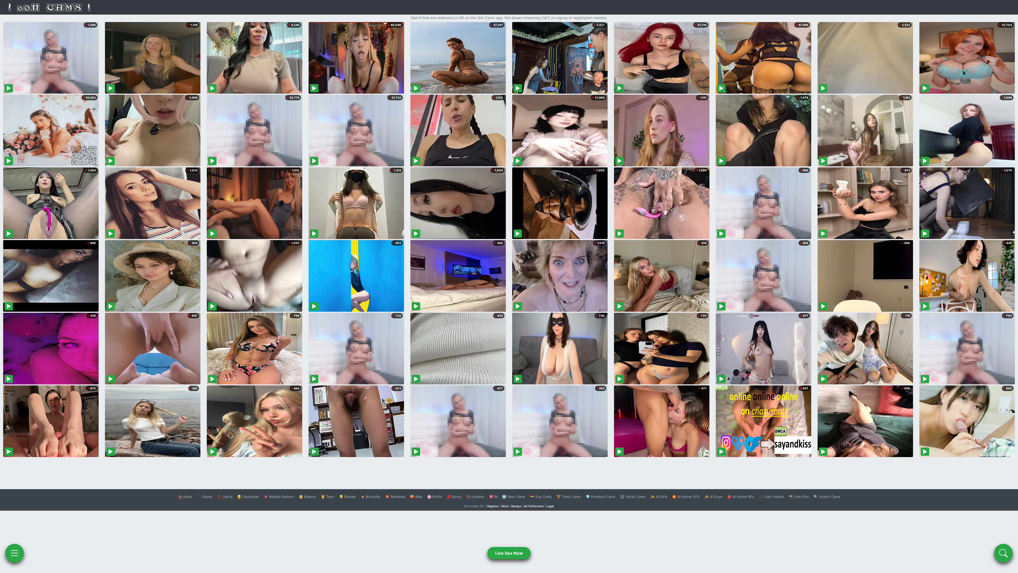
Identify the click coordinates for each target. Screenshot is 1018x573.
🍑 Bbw (416, 496)
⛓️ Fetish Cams (633, 496)
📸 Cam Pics (799, 496)
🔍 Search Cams (827, 496)
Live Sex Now (509, 553)
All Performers (534, 506)
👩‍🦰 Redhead (395, 496)
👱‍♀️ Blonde (347, 496)
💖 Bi (493, 496)
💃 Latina (224, 496)
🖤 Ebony (204, 496)
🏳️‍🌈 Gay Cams (541, 496)
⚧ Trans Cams (568, 496)
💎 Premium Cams (600, 496)
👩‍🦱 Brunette (370, 496)
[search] (1003, 553)
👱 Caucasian (248, 496)
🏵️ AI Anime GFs (686, 496)
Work (504, 506)
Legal (550, 506)
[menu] (14, 553)
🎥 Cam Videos (771, 496)
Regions (493, 506)
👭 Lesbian (475, 496)
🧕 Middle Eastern (279, 496)
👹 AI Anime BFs (740, 496)
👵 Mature (307, 496)
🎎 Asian (185, 496)
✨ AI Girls (658, 496)
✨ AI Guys (713, 496)
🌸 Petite (434, 496)
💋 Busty (454, 496)
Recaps (516, 506)
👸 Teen (327, 496)
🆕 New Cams (513, 496)
